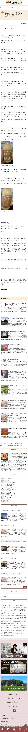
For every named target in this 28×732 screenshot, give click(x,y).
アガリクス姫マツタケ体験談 (8, 482)
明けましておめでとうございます (10, 558)
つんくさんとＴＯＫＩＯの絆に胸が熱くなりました (17, 414)
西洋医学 (11, 630)
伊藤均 (10, 615)
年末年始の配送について (7, 525)
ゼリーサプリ (8, 610)
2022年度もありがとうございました (10, 573)
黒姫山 (12, 635)
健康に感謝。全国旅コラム (7, 491)
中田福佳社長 (4, 615)
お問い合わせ (4, 724)
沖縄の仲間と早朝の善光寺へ (16, 318)
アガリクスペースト (6, 607)
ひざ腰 (2, 605)
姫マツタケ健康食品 (20, 625)
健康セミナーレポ (5, 492)
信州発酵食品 (15, 615)
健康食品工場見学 (5, 495)
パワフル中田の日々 (9, 280)
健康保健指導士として (6, 493)
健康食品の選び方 (13, 359)
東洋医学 (19, 627)
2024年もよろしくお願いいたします (10, 510)
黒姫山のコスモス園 (14, 344)
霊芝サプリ (8, 633)
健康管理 (9, 618)
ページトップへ (25, 725)
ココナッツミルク (12, 282)
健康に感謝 (4, 618)
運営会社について (14, 706)
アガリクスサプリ (19, 605)
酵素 (2, 284)
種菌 (4, 630)
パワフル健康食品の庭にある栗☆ (13, 445)
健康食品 (21, 618)
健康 (25, 615)
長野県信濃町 (4, 499)
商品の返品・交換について (14, 702)
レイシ (18, 613)
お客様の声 (4, 480)
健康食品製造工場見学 (18, 621)
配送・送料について (14, 698)
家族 (15, 627)
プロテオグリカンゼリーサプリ (9, 488)
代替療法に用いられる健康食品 (17, 400)
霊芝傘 (23, 633)
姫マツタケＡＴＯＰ (7, 627)
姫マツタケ (15, 623)
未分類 (2, 496)
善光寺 (9, 623)
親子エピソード (5, 497)
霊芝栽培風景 (4, 501)
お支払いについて (14, 694)
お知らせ (3, 481)
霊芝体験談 (4, 500)
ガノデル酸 (23, 607)
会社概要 (3, 715)
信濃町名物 (21, 615)
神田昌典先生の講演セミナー (16, 331)
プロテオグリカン (11, 613)
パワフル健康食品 (5, 485)
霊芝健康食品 (17, 633)
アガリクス (9, 605)
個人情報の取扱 (4, 721)
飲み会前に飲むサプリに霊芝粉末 (13, 443)
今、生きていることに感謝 (7, 489)
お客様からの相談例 (6, 478)
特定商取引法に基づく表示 (7, 718)
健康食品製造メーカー (6, 621)
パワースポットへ (5, 487)
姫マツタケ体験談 (10, 625)
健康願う (14, 618)
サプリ (2, 610)
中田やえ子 (23, 613)
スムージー (22, 282)
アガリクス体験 (17, 607)
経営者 (6, 630)
